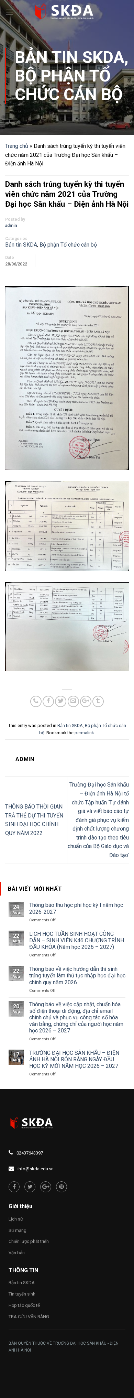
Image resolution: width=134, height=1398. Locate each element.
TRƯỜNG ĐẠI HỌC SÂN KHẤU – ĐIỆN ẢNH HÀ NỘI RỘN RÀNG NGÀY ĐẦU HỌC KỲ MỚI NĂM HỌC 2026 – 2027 (74, 1059)
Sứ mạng (17, 1230)
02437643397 (29, 1153)
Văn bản (17, 1252)
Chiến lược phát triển (29, 1241)
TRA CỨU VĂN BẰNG (29, 1316)
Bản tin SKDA (69, 57)
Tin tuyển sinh (22, 1294)
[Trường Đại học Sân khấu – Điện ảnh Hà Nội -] (67, 12)
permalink (84, 732)
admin (11, 225)
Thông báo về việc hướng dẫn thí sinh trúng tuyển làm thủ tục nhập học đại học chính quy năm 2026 (77, 975)
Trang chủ (16, 146)
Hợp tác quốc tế (24, 1305)
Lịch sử (16, 1219)
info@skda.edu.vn (36, 1168)
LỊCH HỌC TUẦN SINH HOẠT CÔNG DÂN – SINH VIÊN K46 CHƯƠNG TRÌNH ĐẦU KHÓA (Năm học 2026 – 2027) (76, 940)
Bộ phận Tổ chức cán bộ (69, 85)
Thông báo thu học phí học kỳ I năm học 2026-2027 (76, 908)
